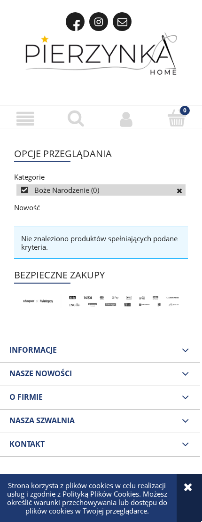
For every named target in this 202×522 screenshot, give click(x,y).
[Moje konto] (126, 118)
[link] (101, 190)
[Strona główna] (101, 53)
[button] (25, 118)
